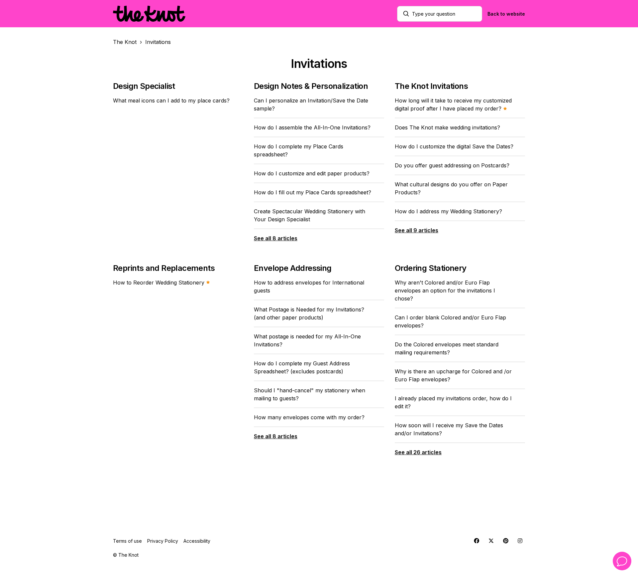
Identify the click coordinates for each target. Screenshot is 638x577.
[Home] (149, 14)
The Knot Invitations (431, 86)
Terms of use (127, 541)
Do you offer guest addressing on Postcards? (452, 165)
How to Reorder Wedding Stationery (159, 282)
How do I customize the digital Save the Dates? (454, 146)
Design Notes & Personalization (311, 86)
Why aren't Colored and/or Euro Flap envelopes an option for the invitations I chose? (445, 290)
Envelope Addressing (293, 268)
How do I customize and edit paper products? (312, 173)
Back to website (506, 14)
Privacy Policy (162, 541)
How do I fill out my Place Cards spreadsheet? (312, 192)
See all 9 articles (416, 230)
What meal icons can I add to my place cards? (171, 100)
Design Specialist (144, 86)
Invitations (158, 42)
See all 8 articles (275, 238)
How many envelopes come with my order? (309, 417)
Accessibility (196, 541)
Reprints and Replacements (164, 268)
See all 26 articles (418, 452)
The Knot (125, 42)
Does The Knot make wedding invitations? (447, 127)
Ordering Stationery (431, 268)
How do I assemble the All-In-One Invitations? (312, 127)
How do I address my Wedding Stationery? (448, 211)
